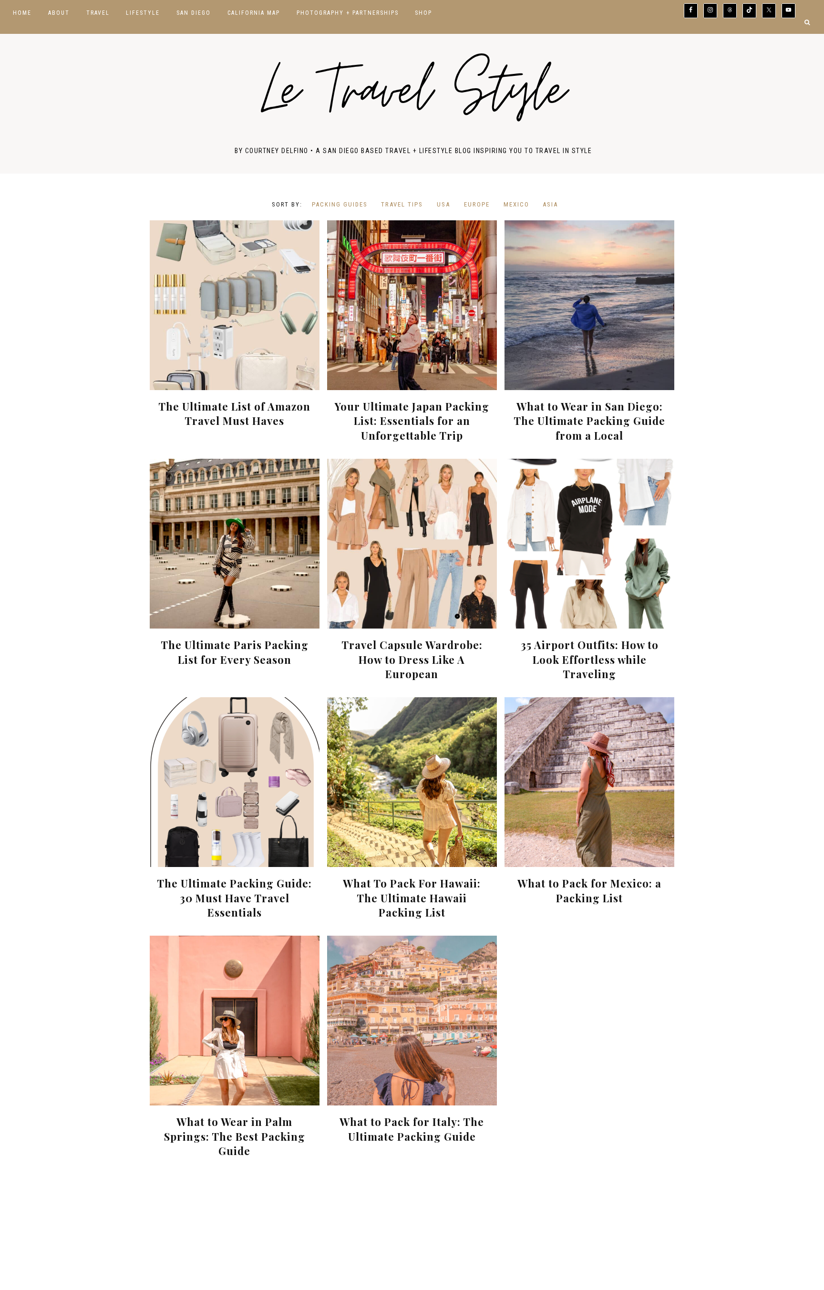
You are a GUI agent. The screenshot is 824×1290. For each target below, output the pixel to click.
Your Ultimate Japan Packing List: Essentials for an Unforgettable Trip (412, 421)
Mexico (516, 204)
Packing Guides (340, 204)
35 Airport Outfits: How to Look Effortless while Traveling (590, 659)
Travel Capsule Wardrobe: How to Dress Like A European (412, 659)
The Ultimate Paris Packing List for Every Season (235, 652)
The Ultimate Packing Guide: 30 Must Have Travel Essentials (234, 898)
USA (443, 204)
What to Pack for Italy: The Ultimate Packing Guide (412, 1129)
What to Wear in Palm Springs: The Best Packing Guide (234, 1136)
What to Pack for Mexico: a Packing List (589, 890)
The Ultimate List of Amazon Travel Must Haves (234, 413)
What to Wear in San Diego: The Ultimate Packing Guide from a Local (589, 421)
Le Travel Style (413, 95)
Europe (477, 204)
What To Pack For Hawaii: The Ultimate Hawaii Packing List (412, 898)
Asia (550, 204)
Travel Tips (402, 204)
